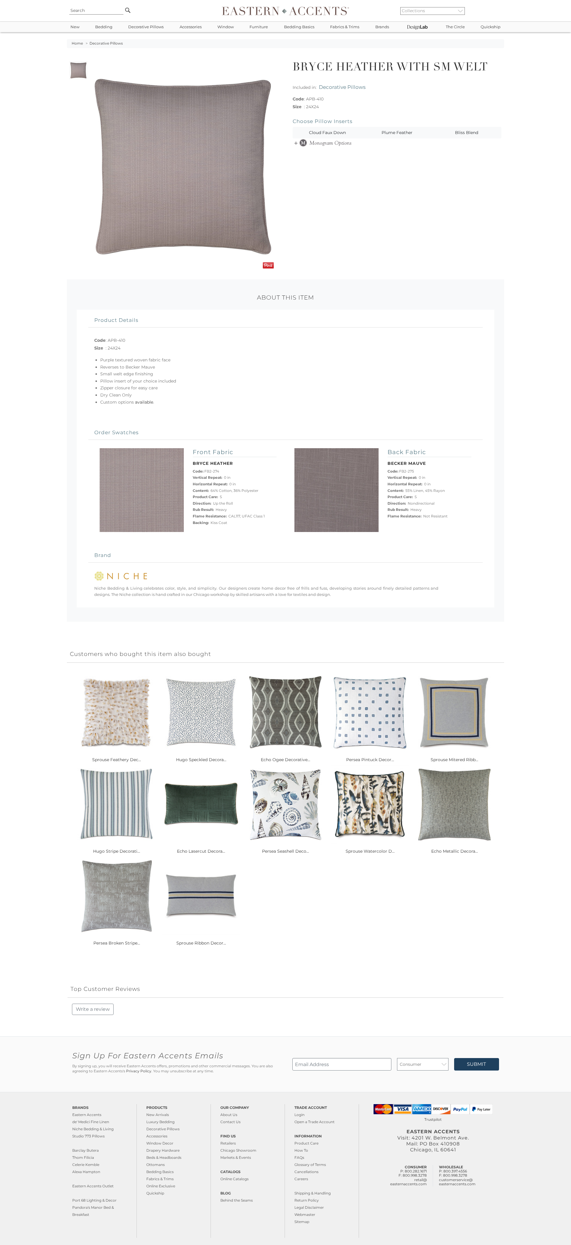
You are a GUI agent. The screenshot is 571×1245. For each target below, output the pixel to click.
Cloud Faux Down (327, 132)
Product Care (306, 1143)
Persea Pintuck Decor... (370, 759)
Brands (382, 27)
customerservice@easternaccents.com (457, 1182)
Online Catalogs (234, 1179)
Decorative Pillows (146, 27)
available (144, 402)
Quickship (491, 27)
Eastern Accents (86, 1114)
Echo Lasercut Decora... (201, 851)
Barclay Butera (85, 1150)
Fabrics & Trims (344, 27)
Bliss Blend (466, 132)
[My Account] (495, 10)
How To (301, 1150)
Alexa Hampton (86, 1172)
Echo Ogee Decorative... (285, 759)
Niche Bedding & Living (93, 1129)
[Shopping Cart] (500, 10)
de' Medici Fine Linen (90, 1122)
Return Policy (306, 1200)
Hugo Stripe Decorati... (116, 851)
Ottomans (155, 1164)
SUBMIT (476, 1064)
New (74, 27)
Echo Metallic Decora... (454, 851)
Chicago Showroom (238, 1150)
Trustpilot (433, 1119)
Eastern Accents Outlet (93, 1186)
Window (225, 27)
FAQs (299, 1157)
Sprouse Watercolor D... (370, 851)
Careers (301, 1179)
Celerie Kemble (85, 1164)
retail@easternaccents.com (408, 1182)
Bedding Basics (299, 27)
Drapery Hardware (163, 1150)
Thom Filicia (83, 1157)
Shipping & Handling (312, 1193)
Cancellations (306, 1172)
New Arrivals (157, 1114)
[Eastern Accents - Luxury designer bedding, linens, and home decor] (285, 10)
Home (77, 43)
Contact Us (230, 1122)
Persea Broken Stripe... (116, 943)
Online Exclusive (160, 1186)
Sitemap (301, 1221)
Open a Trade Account (314, 1122)
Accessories (191, 27)
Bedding (103, 27)
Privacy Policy (138, 1071)
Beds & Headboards (163, 1157)
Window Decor (159, 1143)
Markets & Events (235, 1157)
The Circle (455, 27)
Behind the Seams (236, 1200)
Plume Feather (397, 132)
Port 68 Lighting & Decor (94, 1200)
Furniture (259, 27)
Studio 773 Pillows (88, 1136)
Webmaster (304, 1214)
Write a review (93, 1009)
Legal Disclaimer (309, 1207)
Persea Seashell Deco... (285, 851)
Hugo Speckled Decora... (201, 759)
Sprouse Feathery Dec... (116, 759)
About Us (228, 1114)
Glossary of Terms (310, 1164)
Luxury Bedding (160, 1122)
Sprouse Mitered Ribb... (454, 759)
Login (299, 1114)
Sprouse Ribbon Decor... (201, 943)
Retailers (228, 1143)
